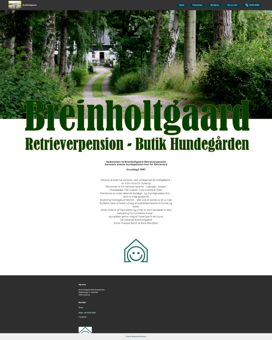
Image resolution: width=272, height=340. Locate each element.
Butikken (215, 5)
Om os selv (232, 5)
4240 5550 (254, 5)
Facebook (82, 317)
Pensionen (197, 5)
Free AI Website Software (136, 337)
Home (181, 5)
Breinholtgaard (29, 5)
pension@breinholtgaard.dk (90, 310)
